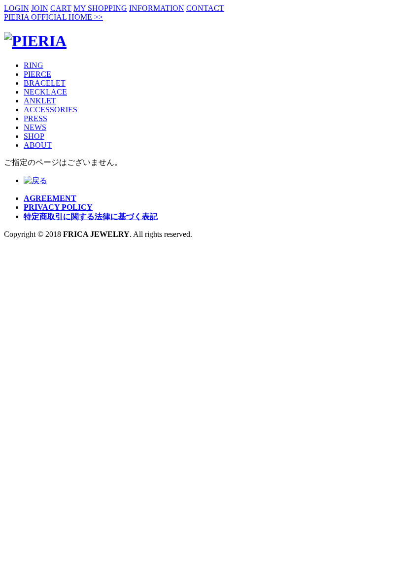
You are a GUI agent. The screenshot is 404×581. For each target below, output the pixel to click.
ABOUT (38, 145)
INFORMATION (156, 8)
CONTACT (205, 8)
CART (60, 8)
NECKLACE (45, 92)
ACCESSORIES (50, 109)
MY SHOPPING (100, 8)
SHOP (34, 136)
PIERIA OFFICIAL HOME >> (53, 17)
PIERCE (37, 74)
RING (33, 65)
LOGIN (16, 8)
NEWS (35, 127)
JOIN (39, 8)
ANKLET (40, 101)
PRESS (35, 118)
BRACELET (45, 83)
